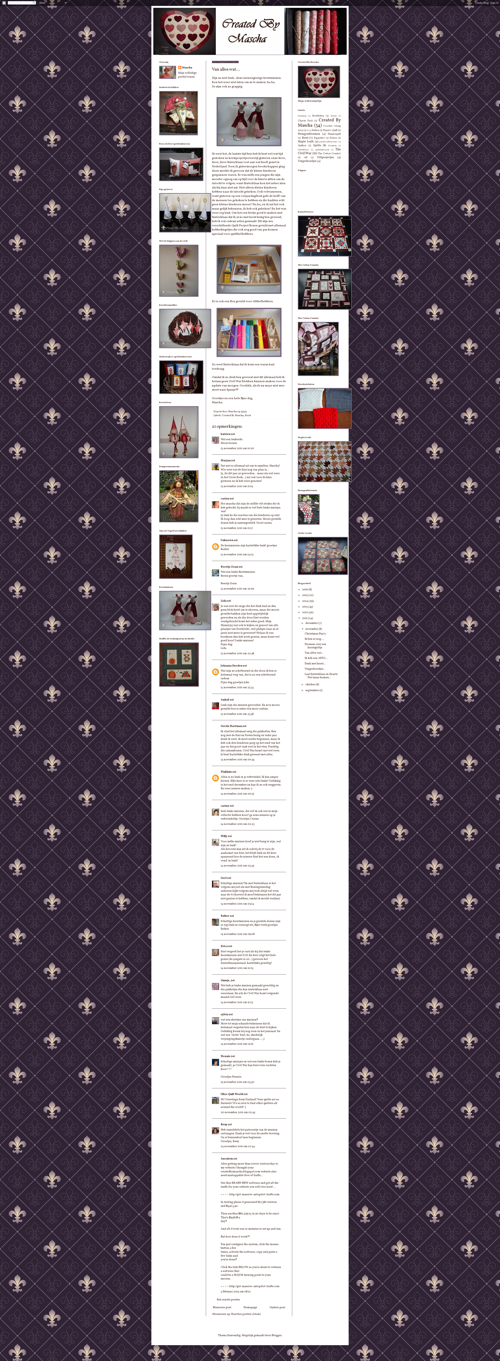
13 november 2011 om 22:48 (237, 653)
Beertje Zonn (229, 567)
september (312, 690)
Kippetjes (319, 138)
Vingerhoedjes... (315, 669)
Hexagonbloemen (309, 134)
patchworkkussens (328, 141)
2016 (305, 589)
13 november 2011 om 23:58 (237, 714)
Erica (224, 946)
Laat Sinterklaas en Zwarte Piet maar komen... (321, 675)
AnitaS (225, 700)
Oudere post (277, 1307)
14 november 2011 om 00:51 (237, 794)
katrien (225, 434)
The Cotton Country (329, 153)
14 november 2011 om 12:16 (237, 1044)
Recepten (332, 145)
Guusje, (225, 980)
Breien (334, 115)
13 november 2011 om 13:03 (237, 554)
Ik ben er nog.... (314, 639)
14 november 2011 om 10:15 (237, 968)
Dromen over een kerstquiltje (315, 646)
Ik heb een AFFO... (316, 658)
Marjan (226, 460)
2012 (305, 612)
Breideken (318, 116)
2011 (305, 618)
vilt (305, 157)
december (311, 623)
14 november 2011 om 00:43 (237, 760)
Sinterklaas (303, 149)
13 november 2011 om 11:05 (237, 486)
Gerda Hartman (231, 726)
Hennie (225, 1056)
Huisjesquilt (334, 134)
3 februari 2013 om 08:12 (236, 1292)
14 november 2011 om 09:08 (238, 934)
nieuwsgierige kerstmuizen (262, 78)
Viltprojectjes (325, 157)
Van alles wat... (314, 653)
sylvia (224, 1014)
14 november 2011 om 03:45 (237, 866)
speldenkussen (322, 149)
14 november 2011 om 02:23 (237, 824)
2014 (305, 601)
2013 (305, 607)
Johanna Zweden (231, 666)
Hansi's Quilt (330, 130)
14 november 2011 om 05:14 (237, 904)
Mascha (187, 68)
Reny (224, 1124)
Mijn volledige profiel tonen (187, 75)
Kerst (248, 415)
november (312, 629)
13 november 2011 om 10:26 (237, 448)
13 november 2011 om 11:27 (237, 528)
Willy (224, 836)
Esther (225, 916)
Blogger (276, 1335)
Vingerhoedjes (307, 161)
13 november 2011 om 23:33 (237, 687)
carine (225, 806)
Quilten (302, 145)
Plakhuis (226, 772)
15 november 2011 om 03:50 (237, 1082)
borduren (302, 115)
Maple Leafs (306, 141)
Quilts (317, 145)
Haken (315, 130)
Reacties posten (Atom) (246, 1314)
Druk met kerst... (315, 664)
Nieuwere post (222, 1307)
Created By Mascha (233, 415)
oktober (310, 684)
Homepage (250, 1307)
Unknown (227, 540)
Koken (333, 138)
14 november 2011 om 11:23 (237, 1002)
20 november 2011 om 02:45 (238, 1112)
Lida (224, 601)
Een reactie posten (228, 1300)
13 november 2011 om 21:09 (237, 589)
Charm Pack (305, 121)
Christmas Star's (315, 634)
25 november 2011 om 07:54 (238, 1146)
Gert (224, 878)
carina (225, 499)
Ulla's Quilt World (232, 1094)
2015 (305, 595)
